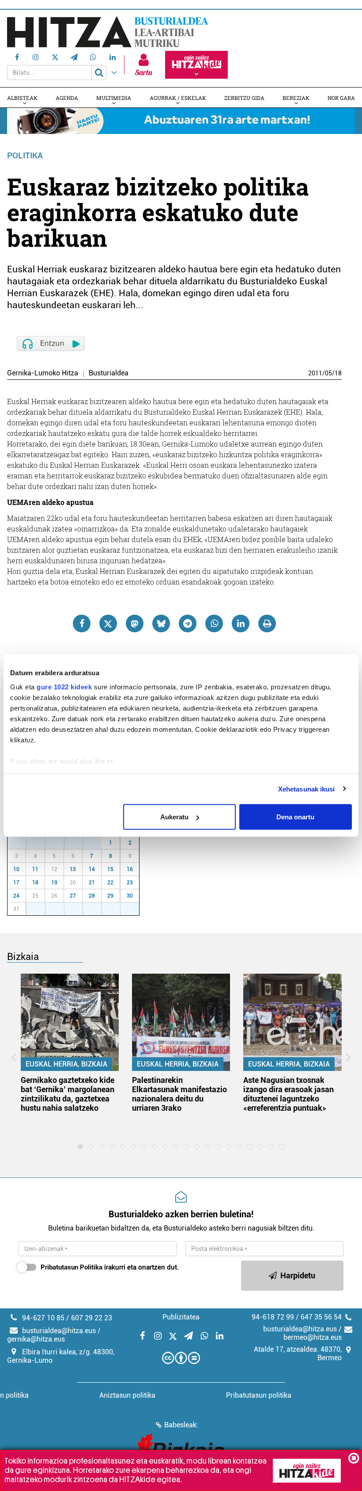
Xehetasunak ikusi (306, 788)
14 (92, 869)
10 (16, 869)
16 (130, 869)
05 (328, 373)
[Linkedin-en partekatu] (240, 623)
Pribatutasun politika (258, 1395)
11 (35, 869)
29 (60, 843)
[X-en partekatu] (108, 623)
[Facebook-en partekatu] (81, 623)
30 (78, 843)
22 (110, 882)
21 (92, 882)
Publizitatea (181, 1317)
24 (16, 896)
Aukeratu (174, 817)
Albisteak (22, 97)
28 (41, 843)
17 (16, 882)
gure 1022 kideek (64, 686)
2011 (315, 373)
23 (130, 882)
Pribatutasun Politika (71, 1267)
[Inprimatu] (267, 623)
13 (73, 869)
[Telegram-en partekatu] (187, 623)
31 (97, 843)
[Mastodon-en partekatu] (134, 623)
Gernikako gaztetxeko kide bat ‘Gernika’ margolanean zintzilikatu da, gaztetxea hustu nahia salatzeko (67, 1094)
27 (22, 843)
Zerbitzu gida (244, 97)
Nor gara (341, 97)
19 (54, 882)
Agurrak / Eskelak (178, 97)
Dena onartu (295, 817)
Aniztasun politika (127, 1395)
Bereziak (296, 97)
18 (338, 373)
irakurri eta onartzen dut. (110, 1267)
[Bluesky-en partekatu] (161, 623)
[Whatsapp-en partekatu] (214, 623)
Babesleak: (181, 1425)
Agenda (67, 97)
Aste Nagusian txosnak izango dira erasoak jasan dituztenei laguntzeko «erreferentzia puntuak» (288, 1094)
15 (110, 869)
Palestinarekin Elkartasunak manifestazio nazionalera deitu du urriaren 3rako (179, 1094)
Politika (25, 155)
